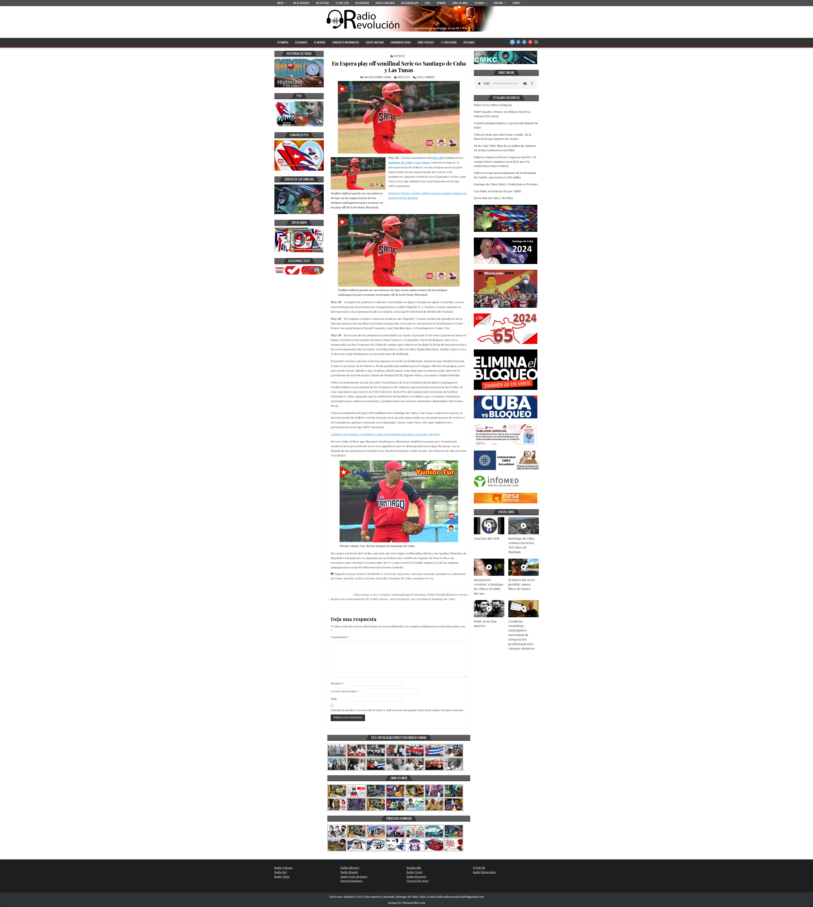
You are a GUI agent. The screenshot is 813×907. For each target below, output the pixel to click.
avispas (350, 574)
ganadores (443, 574)
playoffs (381, 578)
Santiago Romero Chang (377, 77)
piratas (370, 578)
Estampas (282, 42)
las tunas (337, 578)
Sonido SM (413, 867)
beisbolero (375, 574)
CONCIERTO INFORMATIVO (345, 42)
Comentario (340, 637)
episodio (429, 574)
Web (334, 699)
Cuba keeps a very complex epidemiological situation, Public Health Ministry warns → (411, 594)
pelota (359, 578)
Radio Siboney (350, 867)
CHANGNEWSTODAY (401, 42)
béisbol (361, 574)
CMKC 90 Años (460, 3)
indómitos (458, 574)
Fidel (427, 3)
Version (498, 3)
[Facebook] (518, 42)
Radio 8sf (280, 872)
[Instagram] (524, 42)
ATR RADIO (468, 42)
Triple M (479, 867)
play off (437, 157)
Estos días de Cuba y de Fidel (493, 198)
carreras (390, 574)
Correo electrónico (345, 691)
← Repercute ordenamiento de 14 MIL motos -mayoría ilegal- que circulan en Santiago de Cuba (391, 599)
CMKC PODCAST (426, 42)
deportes (403, 574)
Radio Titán (281, 876)
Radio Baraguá (416, 876)
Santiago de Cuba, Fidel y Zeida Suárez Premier (506, 184)
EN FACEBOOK (362, 3)
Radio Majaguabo (484, 872)
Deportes (399, 56)
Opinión (441, 3)
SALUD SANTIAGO (375, 42)
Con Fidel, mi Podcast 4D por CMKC (498, 191)
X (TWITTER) (342, 3)
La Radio (479, 3)
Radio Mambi (349, 872)
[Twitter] (512, 42)
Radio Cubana (283, 867)
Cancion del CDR (486, 538)
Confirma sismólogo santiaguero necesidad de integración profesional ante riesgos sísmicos (521, 635)
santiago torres (423, 578)
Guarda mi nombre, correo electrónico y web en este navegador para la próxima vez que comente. (397, 710)
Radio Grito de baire (354, 876)
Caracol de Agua (417, 880)
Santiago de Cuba (400, 578)
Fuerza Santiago (385, 3)
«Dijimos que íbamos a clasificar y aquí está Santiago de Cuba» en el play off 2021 (385, 434)
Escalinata (301, 42)
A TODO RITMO (449, 42)
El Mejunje (319, 42)
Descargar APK (409, 3)
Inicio (280, 3)
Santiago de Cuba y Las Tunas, (409, 162)
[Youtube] (530, 42)
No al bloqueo (301, 3)
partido (349, 578)
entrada (416, 574)
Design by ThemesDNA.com (406, 903)
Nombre (337, 683)
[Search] (536, 42)
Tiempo (516, 3)
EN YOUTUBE (322, 3)
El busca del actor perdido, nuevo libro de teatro (521, 584)
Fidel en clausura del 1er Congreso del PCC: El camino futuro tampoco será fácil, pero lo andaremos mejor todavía (505, 162)
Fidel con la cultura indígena (493, 105)
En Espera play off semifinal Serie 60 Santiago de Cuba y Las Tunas (399, 67)
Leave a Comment (425, 77)
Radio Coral (414, 872)
